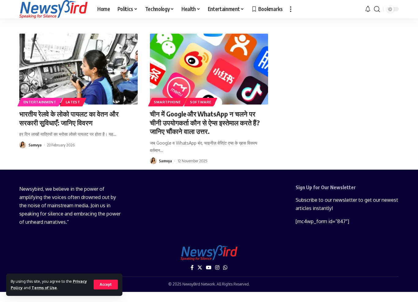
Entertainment (40, 102)
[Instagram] (217, 267)
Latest (73, 102)
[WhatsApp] (225, 267)
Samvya (35, 144)
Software (200, 102)
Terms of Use (44, 287)
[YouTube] (208, 267)
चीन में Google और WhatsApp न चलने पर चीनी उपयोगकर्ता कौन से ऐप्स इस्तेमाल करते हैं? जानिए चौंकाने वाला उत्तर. (205, 122)
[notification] (368, 9)
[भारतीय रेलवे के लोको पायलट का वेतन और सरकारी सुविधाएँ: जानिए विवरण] (78, 69)
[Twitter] (200, 267)
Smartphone (167, 102)
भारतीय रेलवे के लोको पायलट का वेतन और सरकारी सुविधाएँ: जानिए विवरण (69, 118)
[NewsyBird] (53, 9)
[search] (377, 9)
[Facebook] (192, 267)
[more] (290, 9)
